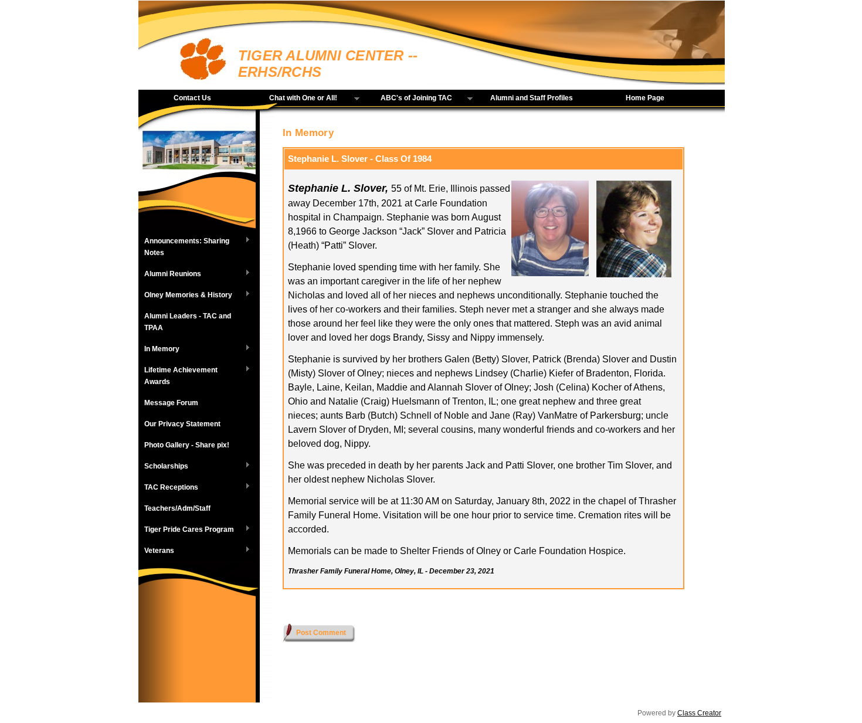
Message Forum (171, 403)
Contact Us (192, 98)
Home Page (645, 98)
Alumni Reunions (169, 274)
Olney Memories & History (185, 295)
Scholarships (163, 466)
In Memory (158, 349)
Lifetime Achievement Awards (178, 376)
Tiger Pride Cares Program (186, 530)
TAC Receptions (168, 488)
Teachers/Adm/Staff (177, 508)
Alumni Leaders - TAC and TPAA (187, 322)
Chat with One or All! (294, 98)
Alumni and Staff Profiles (531, 98)
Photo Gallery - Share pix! (186, 445)
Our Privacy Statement (182, 424)
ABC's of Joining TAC (408, 98)
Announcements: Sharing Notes (183, 247)
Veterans (156, 551)
